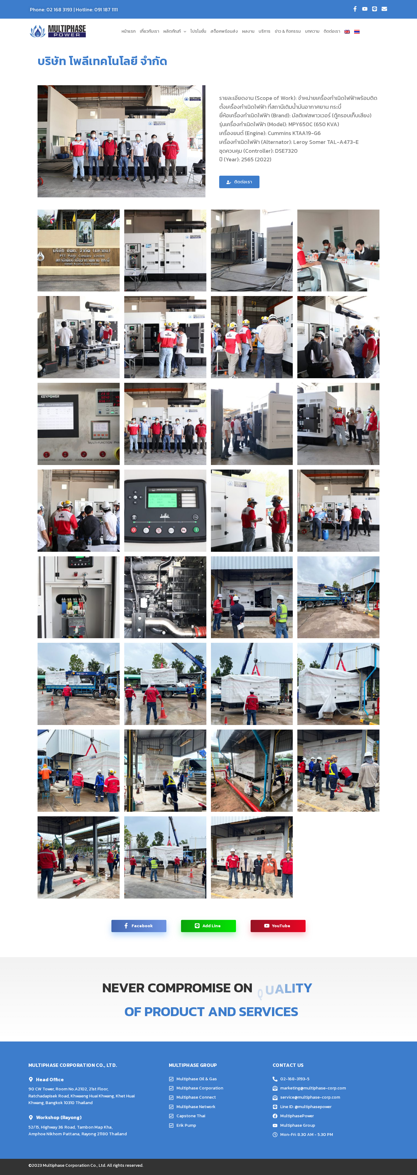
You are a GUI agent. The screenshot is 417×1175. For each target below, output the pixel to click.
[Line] (374, 9)
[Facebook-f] (355, 9)
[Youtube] (365, 9)
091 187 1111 (106, 9)
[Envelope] (384, 9)
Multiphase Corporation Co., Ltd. (74, 1165)
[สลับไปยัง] (347, 31)
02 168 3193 (59, 9)
